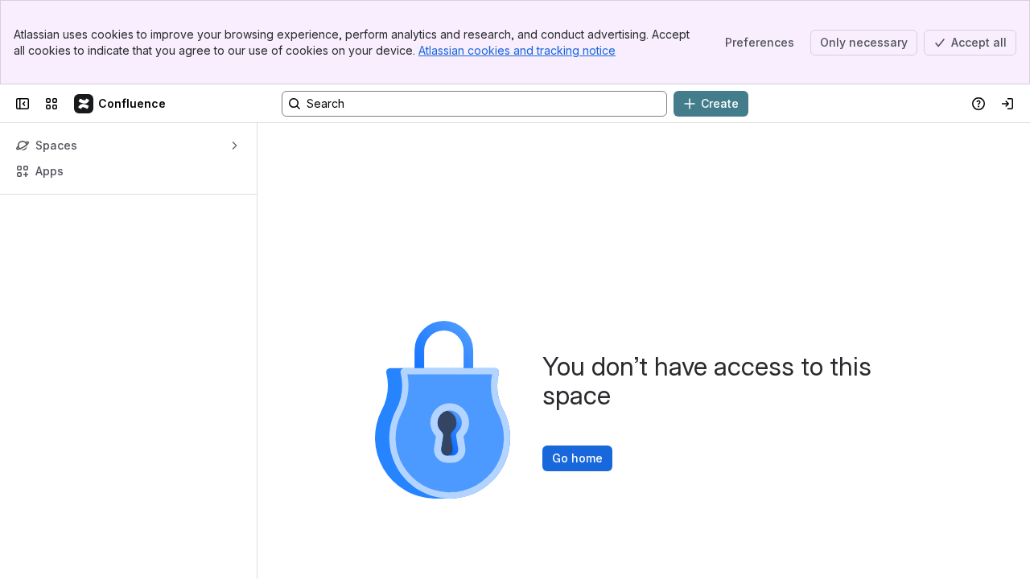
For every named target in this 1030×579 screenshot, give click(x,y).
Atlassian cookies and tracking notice (517, 50)
